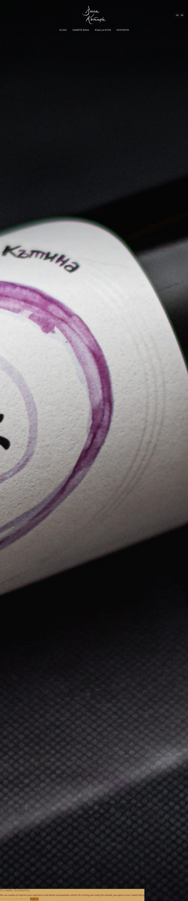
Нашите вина (81, 30)
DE (182, 15)
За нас (63, 30)
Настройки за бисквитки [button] (14, 899)
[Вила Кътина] (94, 24)
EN (177, 15)
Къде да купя (103, 30)
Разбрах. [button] (34, 899)
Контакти (123, 30)
